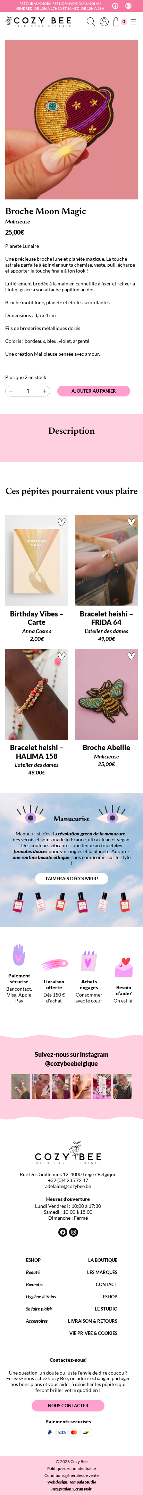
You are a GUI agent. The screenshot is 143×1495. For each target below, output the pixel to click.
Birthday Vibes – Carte (37, 617)
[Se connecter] (104, 22)
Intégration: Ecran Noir (71, 1489)
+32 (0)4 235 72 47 (68, 1180)
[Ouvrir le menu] (133, 22)
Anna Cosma (36, 631)
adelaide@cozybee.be (68, 1186)
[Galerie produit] (71, 119)
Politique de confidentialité (71, 1468)
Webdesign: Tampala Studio (71, 1482)
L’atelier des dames (106, 631)
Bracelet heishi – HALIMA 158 (37, 751)
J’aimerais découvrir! (71, 878)
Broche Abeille (106, 747)
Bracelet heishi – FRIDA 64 (106, 617)
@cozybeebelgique (71, 1063)
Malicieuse (17, 221)
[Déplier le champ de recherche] (91, 22)
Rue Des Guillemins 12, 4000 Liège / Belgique (68, 1174)
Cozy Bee (78, 1461)
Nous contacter (68, 1405)
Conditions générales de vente (71, 1475)
